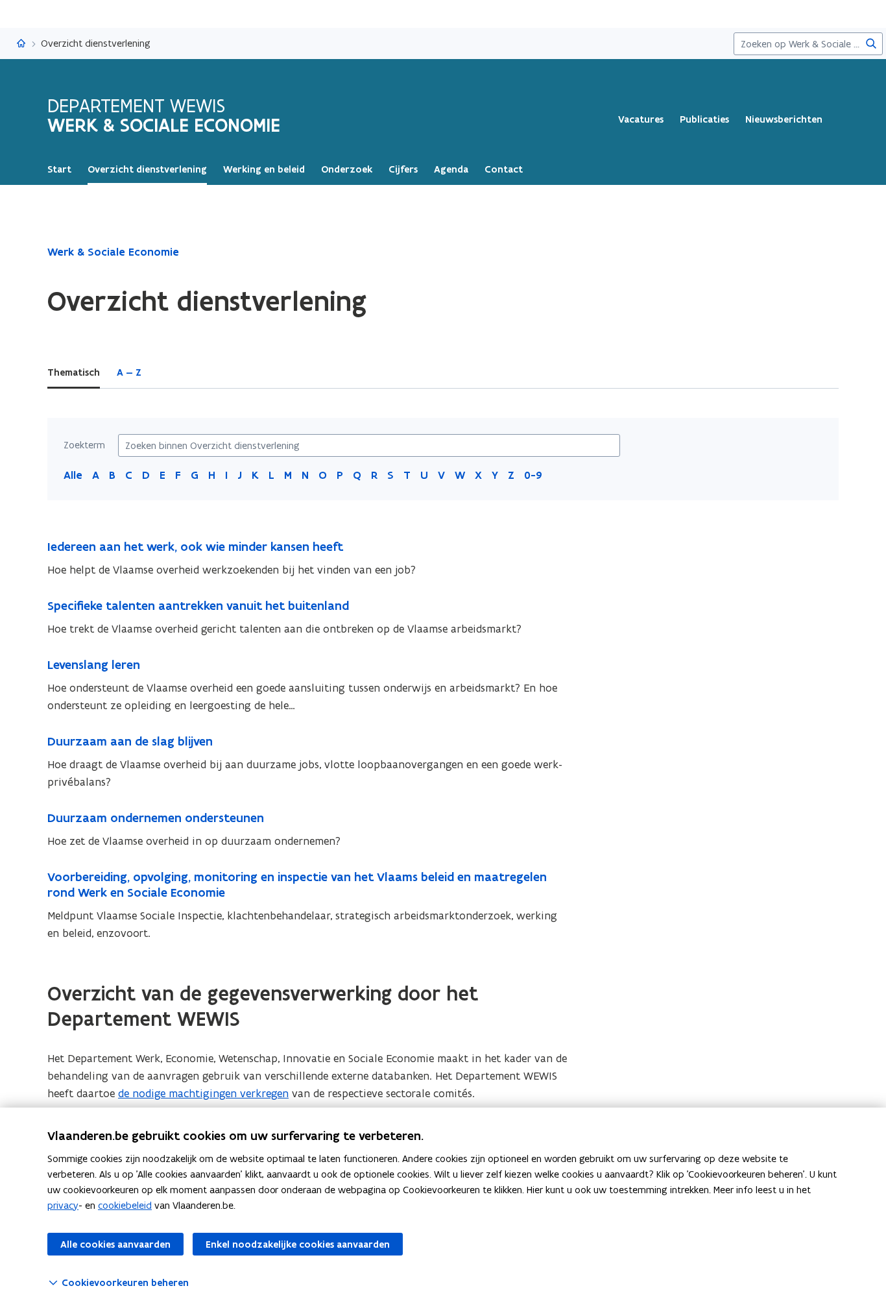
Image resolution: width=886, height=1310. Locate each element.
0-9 (533, 475)
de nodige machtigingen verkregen (203, 1093)
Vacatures (641, 119)
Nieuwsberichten (783, 119)
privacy (62, 1205)
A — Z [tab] (129, 372)
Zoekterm (84, 445)
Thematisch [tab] (73, 372)
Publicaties (704, 119)
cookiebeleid (125, 1205)
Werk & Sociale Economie (113, 252)
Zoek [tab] (169, 372)
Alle (73, 475)
